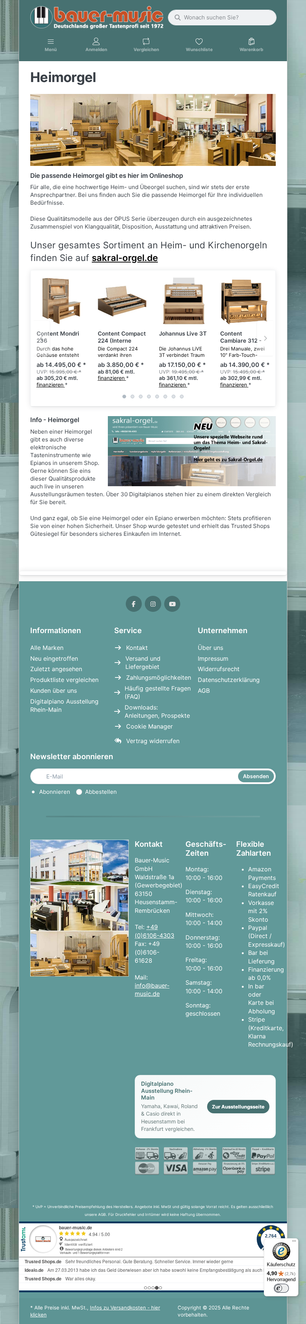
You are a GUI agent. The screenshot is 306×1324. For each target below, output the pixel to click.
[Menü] (294, 1242)
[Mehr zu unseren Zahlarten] (205, 1161)
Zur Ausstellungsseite (238, 1107)
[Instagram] (153, 604)
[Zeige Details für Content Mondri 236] (61, 301)
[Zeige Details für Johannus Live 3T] (184, 301)
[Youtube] (172, 604)
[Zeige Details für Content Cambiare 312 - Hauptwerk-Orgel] (245, 301)
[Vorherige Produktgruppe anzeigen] (42, 338)
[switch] (281, 1288)
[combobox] (222, 17)
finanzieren (51, 384)
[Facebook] (134, 604)
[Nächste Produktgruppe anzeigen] (265, 338)
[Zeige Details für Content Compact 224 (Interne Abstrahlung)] (122, 301)
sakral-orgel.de (125, 257)
